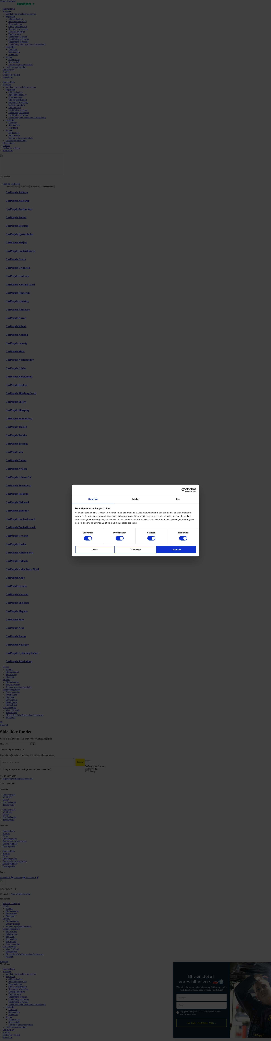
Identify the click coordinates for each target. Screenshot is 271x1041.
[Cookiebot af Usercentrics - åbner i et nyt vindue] (183, 490)
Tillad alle (176, 549)
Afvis (95, 549)
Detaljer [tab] (135, 499)
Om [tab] (178, 499)
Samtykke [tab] (93, 499)
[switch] (120, 538)
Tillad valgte (135, 549)
